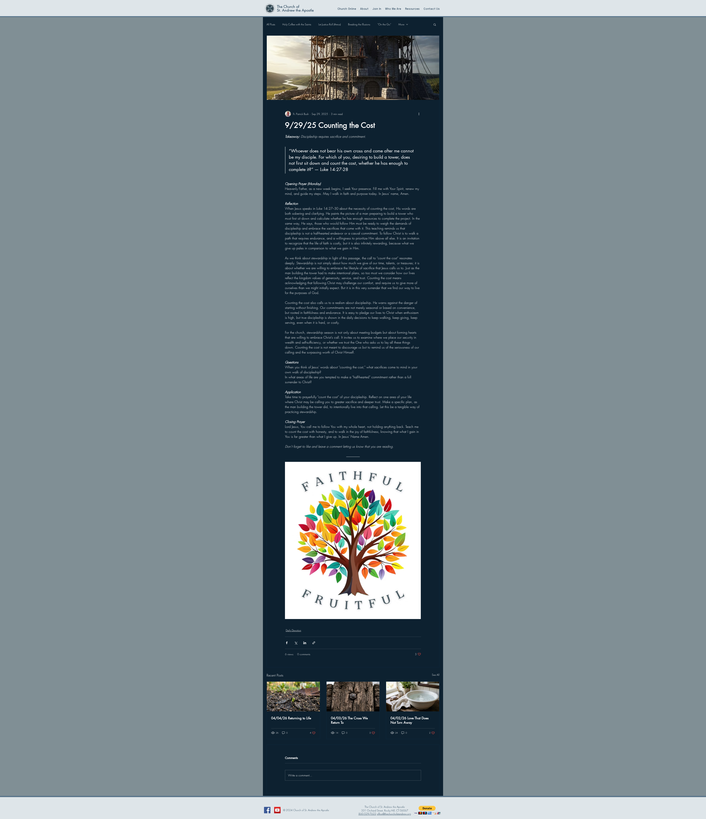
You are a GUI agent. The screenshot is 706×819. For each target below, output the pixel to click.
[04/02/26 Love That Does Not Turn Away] (412, 696)
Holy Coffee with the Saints (296, 24)
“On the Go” (384, 24)
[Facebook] (267, 810)
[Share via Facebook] (286, 643)
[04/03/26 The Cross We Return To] (353, 696)
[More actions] (419, 114)
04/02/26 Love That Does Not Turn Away (410, 720)
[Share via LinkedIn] (304, 643)
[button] (434, 24)
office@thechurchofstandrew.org (394, 814)
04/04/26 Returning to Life (291, 718)
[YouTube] (277, 810)
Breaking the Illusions (359, 24)
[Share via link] (313, 643)
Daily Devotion (293, 630)
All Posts (271, 24)
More (401, 24)
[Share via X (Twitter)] (295, 643)
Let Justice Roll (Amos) (329, 24)
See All (435, 675)
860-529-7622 (367, 814)
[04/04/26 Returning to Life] (293, 696)
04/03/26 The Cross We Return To (349, 720)
